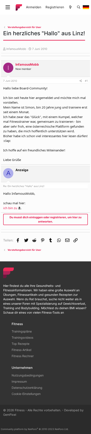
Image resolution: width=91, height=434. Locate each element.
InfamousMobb (16, 49)
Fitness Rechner (23, 356)
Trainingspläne (22, 331)
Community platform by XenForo (35, 429)
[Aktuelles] (70, 7)
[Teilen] (80, 80)
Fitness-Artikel (21, 350)
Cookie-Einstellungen (26, 394)
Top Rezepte (20, 343)
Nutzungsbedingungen (28, 375)
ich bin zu (10, 208)
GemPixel (9, 414)
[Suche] (78, 7)
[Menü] (8, 7)
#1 (86, 80)
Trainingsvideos (22, 337)
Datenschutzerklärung (27, 387)
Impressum (19, 381)
